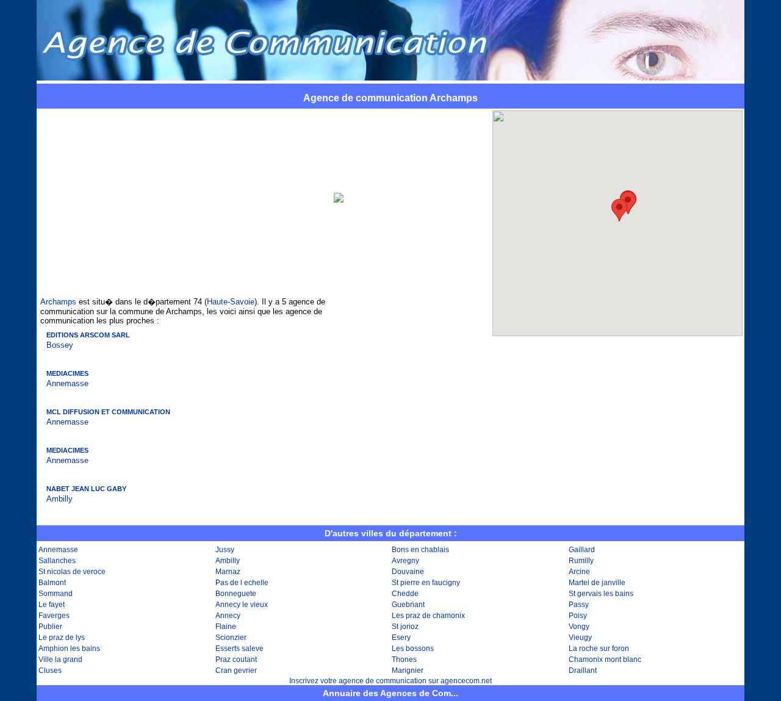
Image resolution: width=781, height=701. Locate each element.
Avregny (405, 560)
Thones (404, 659)
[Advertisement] (183, 197)
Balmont (52, 582)
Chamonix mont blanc (605, 659)
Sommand (55, 593)
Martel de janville (597, 582)
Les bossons (413, 648)
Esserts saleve (239, 648)
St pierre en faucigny (426, 582)
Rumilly (581, 560)
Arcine (579, 571)
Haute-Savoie (230, 301)
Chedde (405, 593)
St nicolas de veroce (72, 571)
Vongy (579, 626)
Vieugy (580, 637)
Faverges (54, 615)
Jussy (224, 549)
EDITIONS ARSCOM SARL (88, 335)
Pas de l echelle (241, 582)
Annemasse (67, 383)
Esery (401, 637)
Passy (579, 604)
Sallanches (57, 560)
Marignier (407, 670)
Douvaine (408, 571)
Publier (50, 626)
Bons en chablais (420, 549)
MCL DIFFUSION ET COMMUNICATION (108, 411)
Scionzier (231, 637)
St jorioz (405, 626)
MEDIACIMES (67, 373)
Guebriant (408, 604)
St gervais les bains (601, 593)
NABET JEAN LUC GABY (86, 488)
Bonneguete (235, 593)
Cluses (50, 670)
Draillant (583, 670)
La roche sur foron (599, 648)
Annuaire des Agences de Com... (390, 693)
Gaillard (582, 549)
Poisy (578, 615)
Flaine (225, 626)
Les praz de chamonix (428, 615)
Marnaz (227, 571)
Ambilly (59, 498)
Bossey (59, 345)
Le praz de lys (61, 637)
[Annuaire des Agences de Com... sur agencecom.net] (390, 77)
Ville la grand (60, 659)
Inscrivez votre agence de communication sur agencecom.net (390, 681)
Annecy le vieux (241, 604)
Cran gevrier (236, 670)
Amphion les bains (69, 648)
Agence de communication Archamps (390, 98)
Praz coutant (236, 659)
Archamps (58, 301)
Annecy (227, 615)
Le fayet (51, 604)
